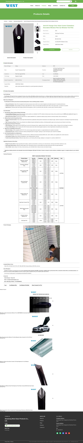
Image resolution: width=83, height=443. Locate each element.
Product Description (28, 57)
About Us (42, 418)
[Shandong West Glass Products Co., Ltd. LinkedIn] (66, 433)
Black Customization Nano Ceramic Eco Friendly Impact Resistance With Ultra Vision (16, 410)
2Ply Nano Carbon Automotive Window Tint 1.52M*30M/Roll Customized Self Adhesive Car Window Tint (20, 312)
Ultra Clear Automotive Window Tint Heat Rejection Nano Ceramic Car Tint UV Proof (16, 337)
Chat (73, 5)
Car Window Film (13, 285)
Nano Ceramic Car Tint (37, 285)
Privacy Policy (7, 441)
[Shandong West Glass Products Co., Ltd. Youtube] (69, 433)
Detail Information (11, 57)
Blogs (41, 422)
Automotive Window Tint (18, 21)
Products (10, 21)
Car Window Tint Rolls (24, 285)
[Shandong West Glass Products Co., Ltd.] (12, 5)
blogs (49, 5)
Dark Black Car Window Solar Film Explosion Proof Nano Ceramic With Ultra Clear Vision (17, 385)
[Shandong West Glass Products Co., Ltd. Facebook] (63, 433)
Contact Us (42, 427)
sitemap (11, 441)
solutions (55, 5)
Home (31, 5)
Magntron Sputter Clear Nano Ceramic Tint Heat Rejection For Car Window (14, 361)
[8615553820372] (57, 433)
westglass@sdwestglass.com (13, 425)
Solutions (42, 425)
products (44, 5)
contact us (62, 5)
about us (37, 5)
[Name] (70, 1)
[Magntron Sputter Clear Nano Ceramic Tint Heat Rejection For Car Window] (41, 349)
